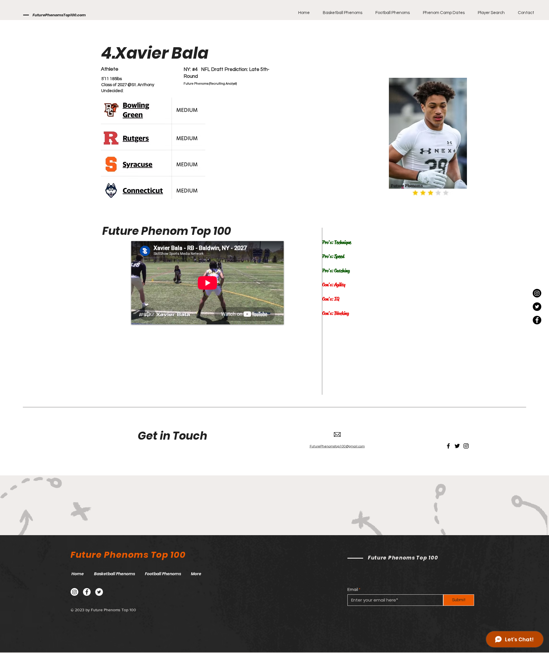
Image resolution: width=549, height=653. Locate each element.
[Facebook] (537, 320)
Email (352, 589)
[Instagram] (537, 293)
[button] (340, 13)
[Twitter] (537, 306)
